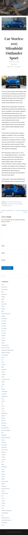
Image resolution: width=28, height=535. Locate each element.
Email (3, 253)
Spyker (3, 479)
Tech (3, 496)
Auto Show (4, 294)
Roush (3, 469)
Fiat (2, 360)
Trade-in (3, 503)
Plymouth (4, 452)
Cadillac (3, 316)
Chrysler (3, 335)
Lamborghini (4, 391)
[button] (24, 3)
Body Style (4, 304)
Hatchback (4, 369)
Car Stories (9, 201)
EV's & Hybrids (5, 355)
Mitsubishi (20, 203)
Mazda (3, 418)
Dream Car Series (6, 347)
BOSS (3, 306)
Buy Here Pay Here (6, 313)
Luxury (3, 411)
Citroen (3, 338)
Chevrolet (4, 333)
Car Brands (4, 318)
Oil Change (4, 445)
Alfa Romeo (4, 287)
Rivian (3, 464)
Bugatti (3, 308)
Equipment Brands (6, 352)
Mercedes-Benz (5, 428)
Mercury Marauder (6, 430)
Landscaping (4, 396)
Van (2, 515)
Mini (2, 432)
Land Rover (4, 394)
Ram (3, 462)
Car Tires (4, 330)
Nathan (14, 64)
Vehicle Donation (5, 517)
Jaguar (3, 381)
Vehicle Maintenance (6, 520)
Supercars (4, 486)
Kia (2, 386)
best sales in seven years (15, 137)
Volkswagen (4, 522)
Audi (3, 292)
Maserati (4, 415)
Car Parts (4, 321)
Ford (3, 362)
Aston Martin (5, 289)
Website (3, 260)
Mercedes (4, 425)
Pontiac (3, 457)
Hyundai (3, 374)
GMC (3, 367)
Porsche (3, 459)
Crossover (14, 203)
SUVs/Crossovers (6, 488)
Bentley (3, 296)
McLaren (4, 420)
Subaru (3, 483)
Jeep (3, 384)
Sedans (3, 474)
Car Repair (4, 323)
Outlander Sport (5, 205)
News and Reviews (16, 201)
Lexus (3, 398)
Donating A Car (5, 345)
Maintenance (5, 413)
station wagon (5, 481)
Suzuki (3, 491)
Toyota (3, 500)
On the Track (4, 449)
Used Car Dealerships (6, 510)
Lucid (3, 408)
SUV (11, 205)
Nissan (3, 440)
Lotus (3, 406)
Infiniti (3, 377)
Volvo (3, 525)
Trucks (3, 505)
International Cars (6, 379)
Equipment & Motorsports (7, 350)
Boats (3, 301)
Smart (3, 476)
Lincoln (3, 401)
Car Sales (4, 326)
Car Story (10, 203)
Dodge (3, 343)
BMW (3, 299)
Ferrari (3, 357)
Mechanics (4, 423)
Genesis (3, 364)
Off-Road (4, 442)
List (2, 403)
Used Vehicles (5, 513)
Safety (3, 471)
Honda (3, 372)
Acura (3, 284)
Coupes (3, 340)
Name (3, 245)
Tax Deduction (5, 493)
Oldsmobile (4, 447)
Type (3, 508)
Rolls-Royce (4, 466)
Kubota (3, 389)
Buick (3, 311)
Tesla (3, 498)
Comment (4, 225)
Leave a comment (14, 66)
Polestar (3, 454)
